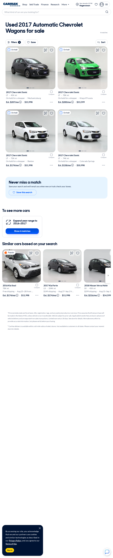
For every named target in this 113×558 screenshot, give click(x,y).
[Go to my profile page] (104, 4)
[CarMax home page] (11, 4)
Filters (15, 42)
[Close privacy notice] (40, 528)
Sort (103, 42)
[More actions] (51, 102)
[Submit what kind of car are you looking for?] (107, 12)
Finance (45, 4)
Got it (9, 550)
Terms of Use (11, 544)
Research (55, 4)
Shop (24, 4)
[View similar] (45, 50)
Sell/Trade (34, 4)
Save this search (24, 192)
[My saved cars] (96, 4)
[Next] (52, 67)
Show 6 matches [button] (22, 231)
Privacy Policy (15, 540)
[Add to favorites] (51, 50)
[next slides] (108, 275)
